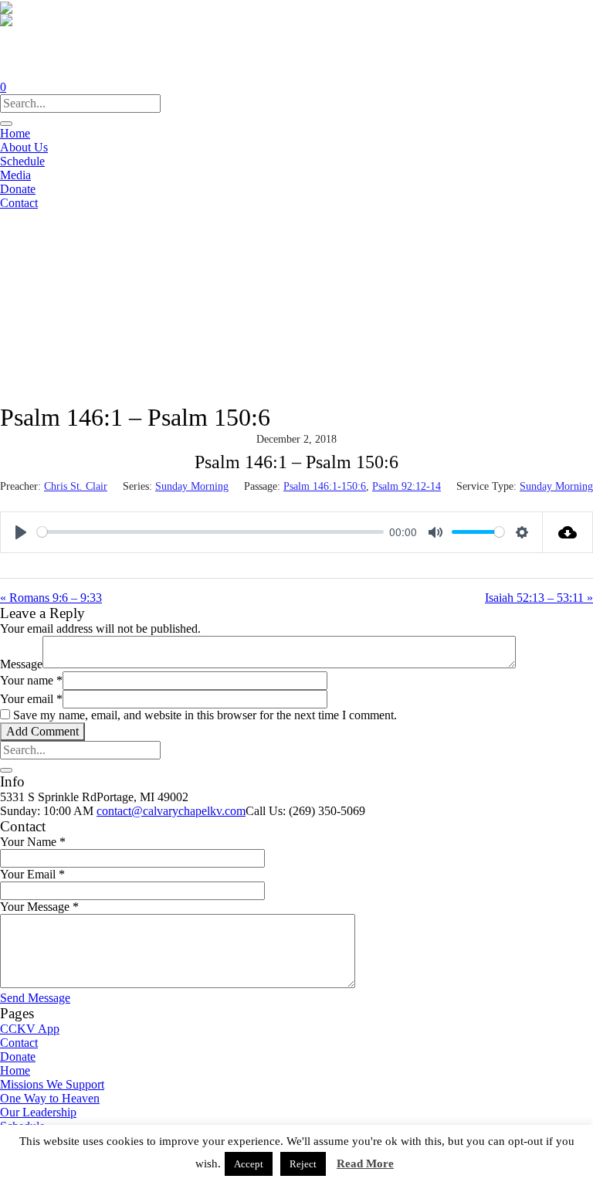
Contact (19, 1042)
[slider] (210, 532)
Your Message (39, 906)
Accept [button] (248, 1164)
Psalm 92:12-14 (406, 486)
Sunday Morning (192, 486)
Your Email (32, 874)
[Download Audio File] (568, 532)
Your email (31, 698)
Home (15, 1070)
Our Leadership (38, 1112)
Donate (18, 1056)
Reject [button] (303, 1164)
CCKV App (29, 1028)
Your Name (33, 841)
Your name (31, 680)
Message (21, 664)
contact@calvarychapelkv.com (171, 810)
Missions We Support (52, 1084)
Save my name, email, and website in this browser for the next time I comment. (205, 715)
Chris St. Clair (75, 486)
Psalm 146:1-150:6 (324, 486)
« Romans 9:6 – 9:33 (51, 597)
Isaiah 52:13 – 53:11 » (539, 597)
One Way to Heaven (50, 1098)
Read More (365, 1163)
